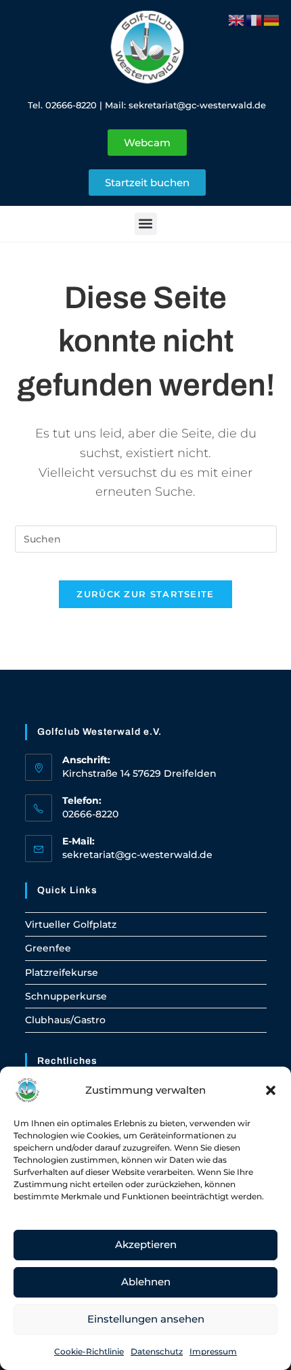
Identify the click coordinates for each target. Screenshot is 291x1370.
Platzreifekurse (61, 972)
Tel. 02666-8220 (62, 105)
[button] (270, 1090)
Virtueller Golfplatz (70, 924)
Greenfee (48, 948)
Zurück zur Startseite (145, 593)
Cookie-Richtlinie (89, 1351)
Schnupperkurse (66, 996)
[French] (254, 19)
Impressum (213, 1351)
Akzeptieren (146, 1244)
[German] (272, 19)
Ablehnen (146, 1281)
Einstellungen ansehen (145, 1318)
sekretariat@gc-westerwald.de (197, 105)
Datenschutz (157, 1351)
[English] (237, 19)
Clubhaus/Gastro (65, 1020)
